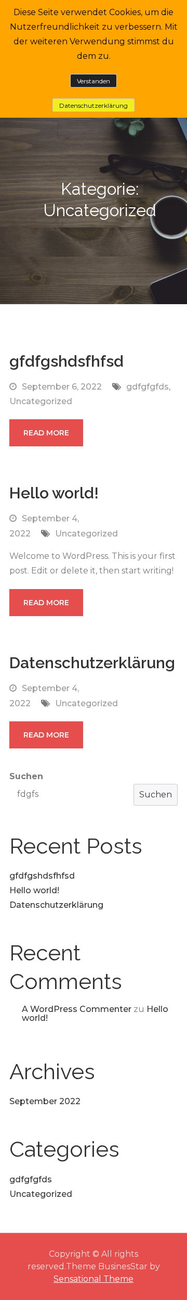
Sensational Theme (93, 1279)
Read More (46, 433)
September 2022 (45, 1101)
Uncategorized (40, 401)
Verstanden (93, 81)
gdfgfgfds (147, 387)
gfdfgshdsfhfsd (66, 361)
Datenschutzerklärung (92, 663)
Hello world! (54, 493)
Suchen (26, 776)
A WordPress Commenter (76, 1009)
